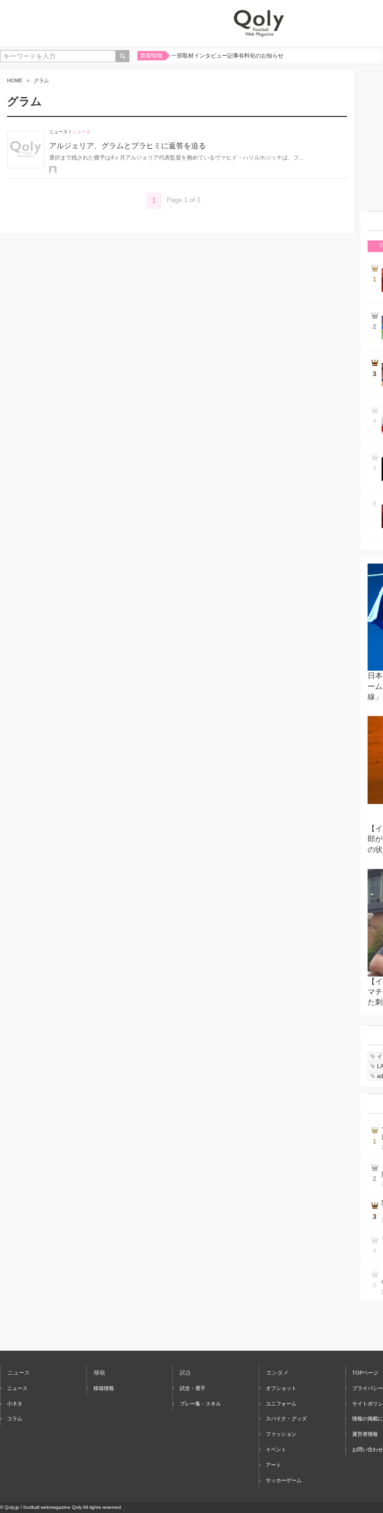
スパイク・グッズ (286, 1418)
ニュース (58, 131)
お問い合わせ (367, 1449)
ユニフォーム (281, 1403)
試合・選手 (192, 1388)
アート (273, 1465)
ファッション (281, 1434)
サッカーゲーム (284, 1480)
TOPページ (365, 1372)
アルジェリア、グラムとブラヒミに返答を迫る (127, 146)
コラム (14, 1418)
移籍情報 (103, 1388)
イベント (276, 1449)
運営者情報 (365, 1434)
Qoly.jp (12, 1507)
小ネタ (14, 1403)
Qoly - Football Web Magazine (259, 23)
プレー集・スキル (200, 1403)
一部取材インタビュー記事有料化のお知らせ (227, 55)
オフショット (281, 1388)
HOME (14, 80)
